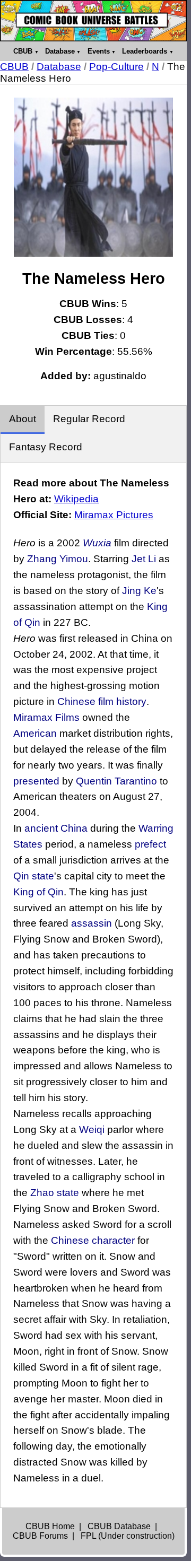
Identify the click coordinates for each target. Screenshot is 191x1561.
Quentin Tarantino (116, 781)
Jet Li (144, 558)
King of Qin (38, 891)
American (35, 733)
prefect (150, 844)
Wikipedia (76, 498)
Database (60, 51)
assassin (91, 923)
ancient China (56, 828)
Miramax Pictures (113, 514)
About (22, 418)
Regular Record (89, 418)
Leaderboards (144, 51)
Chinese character (93, 1240)
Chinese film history (101, 701)
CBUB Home (50, 1526)
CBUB (22, 51)
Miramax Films (46, 717)
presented (36, 781)
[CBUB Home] (93, 20)
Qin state (33, 876)
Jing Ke (139, 590)
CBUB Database (119, 1526)
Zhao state (54, 1192)
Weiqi (92, 1129)
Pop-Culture (116, 66)
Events (99, 51)
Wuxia (97, 542)
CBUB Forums (40, 1535)
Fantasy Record (45, 446)
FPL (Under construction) (128, 1535)
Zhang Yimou (57, 558)
